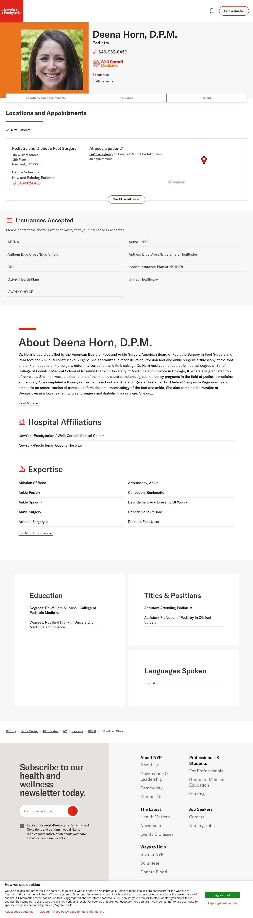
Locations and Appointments (46, 98)
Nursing (197, 794)
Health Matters (155, 817)
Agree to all (222, 895)
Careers (196, 817)
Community (151, 788)
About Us (149, 765)
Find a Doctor (234, 11)
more (109, 81)
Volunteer (150, 863)
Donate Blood (153, 872)
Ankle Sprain (29, 502)
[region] (204, 166)
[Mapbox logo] (176, 182)
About (207, 98)
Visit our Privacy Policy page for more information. (72, 911)
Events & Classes (157, 834)
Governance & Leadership (154, 776)
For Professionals (206, 771)
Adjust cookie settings (19, 911)
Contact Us (151, 796)
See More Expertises (33, 533)
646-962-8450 (112, 52)
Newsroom (150, 825)
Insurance (126, 98)
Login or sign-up (101, 154)
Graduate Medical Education (206, 782)
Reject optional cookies (223, 903)
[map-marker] (204, 161)
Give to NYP (151, 854)
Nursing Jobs (201, 825)
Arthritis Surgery (32, 521)
